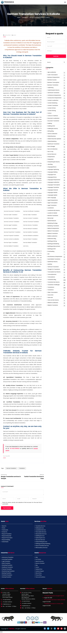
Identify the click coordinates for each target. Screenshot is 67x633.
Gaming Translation (6, 577)
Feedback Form (39, 569)
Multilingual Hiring (56, 241)
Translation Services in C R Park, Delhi (53, 603)
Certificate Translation (56, 93)
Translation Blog (57, 280)
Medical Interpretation (56, 228)
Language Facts (56, 175)
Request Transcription (7, 537)
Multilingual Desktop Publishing (43, 543)
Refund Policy (39, 573)
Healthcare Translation (56, 144)
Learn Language (56, 198)
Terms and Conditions (40, 577)
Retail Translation (6, 563)
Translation (22, 468)
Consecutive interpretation (56, 98)
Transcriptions (56, 277)
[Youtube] (58, 628)
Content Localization (56, 100)
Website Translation (56, 305)
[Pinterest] (61, 628)
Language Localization (56, 182)
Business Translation (56, 85)
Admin (14, 35)
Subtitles (56, 264)
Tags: (2, 468)
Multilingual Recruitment (56, 246)
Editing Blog (56, 131)
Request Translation (6, 533)
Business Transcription (56, 82)
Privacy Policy (39, 575)
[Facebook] (45, 628)
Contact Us (4, 531)
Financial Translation (7, 569)
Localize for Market (56, 213)
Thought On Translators (56, 269)
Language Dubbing (56, 172)
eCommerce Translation (7, 557)
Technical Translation (56, 267)
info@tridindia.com (7, 604)
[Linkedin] (55, 628)
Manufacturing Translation (8, 571)
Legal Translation (56, 205)
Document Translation (56, 121)
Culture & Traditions (56, 116)
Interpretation (56, 157)
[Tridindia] (7, 2)
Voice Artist (56, 295)
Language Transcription (56, 185)
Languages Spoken (56, 195)
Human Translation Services (42, 545)
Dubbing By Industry (56, 129)
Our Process (38, 559)
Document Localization (56, 118)
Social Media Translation (56, 259)
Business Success (56, 80)
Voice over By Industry (56, 300)
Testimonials (5, 529)
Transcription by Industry (56, 272)
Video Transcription (56, 292)
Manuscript (56, 218)
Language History (56, 177)
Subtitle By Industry (56, 262)
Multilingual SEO (56, 249)
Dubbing (56, 123)
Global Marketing (56, 141)
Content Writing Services (41, 541)
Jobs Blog (56, 164)
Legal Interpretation (56, 200)
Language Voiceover (56, 190)
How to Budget (56, 147)
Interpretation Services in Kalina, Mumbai (54, 599)
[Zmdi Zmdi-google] (65, 628)
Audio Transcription (56, 75)
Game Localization (56, 134)
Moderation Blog (56, 239)
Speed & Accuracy (40, 561)
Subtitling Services (40, 535)
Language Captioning (56, 170)
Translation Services (40, 526)
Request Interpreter (6, 535)
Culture (56, 113)
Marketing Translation (56, 226)
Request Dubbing (6, 539)
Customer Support (40, 571)
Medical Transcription (56, 231)
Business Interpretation (56, 77)
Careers (37, 567)
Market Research (56, 221)
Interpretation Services (41, 533)
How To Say (56, 152)
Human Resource (56, 154)
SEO (56, 254)
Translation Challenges (56, 285)
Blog (37, 565)
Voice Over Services (40, 539)
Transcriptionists (56, 275)
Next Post (42, 474)
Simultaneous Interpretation (56, 257)
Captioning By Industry (56, 90)
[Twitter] (48, 628)
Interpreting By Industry (56, 162)
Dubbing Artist (56, 126)
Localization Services (41, 529)
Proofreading (56, 251)
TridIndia (11, 628)
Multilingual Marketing (56, 244)
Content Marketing (56, 103)
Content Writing (56, 111)
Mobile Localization (56, 236)
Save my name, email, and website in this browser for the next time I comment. (22, 503)
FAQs (37, 557)
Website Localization (56, 303)
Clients (3, 527)
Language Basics (56, 167)
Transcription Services (41, 531)
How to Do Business (56, 149)
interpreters (56, 159)
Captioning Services (40, 537)
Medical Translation (56, 234)
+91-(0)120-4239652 (7, 601)
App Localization (56, 72)
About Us (4, 526)
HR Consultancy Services (41, 547)
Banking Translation (6, 573)
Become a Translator (40, 563)
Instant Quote (5, 541)
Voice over (56, 298)
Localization (56, 208)
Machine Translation (56, 216)
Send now (55, 56)
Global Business (56, 136)
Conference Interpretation (56, 95)
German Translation (11, 468)
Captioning (56, 88)
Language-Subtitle (56, 193)
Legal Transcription (56, 203)
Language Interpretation (56, 180)
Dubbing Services (40, 527)
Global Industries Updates (56, 139)
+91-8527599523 (14, 448)
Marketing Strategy (56, 223)
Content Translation (56, 106)
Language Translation (56, 187)
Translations (25, 17)
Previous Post (4, 474)
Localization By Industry (56, 211)
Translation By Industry (56, 282)
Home (18, 17)
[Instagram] (51, 628)
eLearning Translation (7, 559)
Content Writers (56, 108)
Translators (56, 290)
